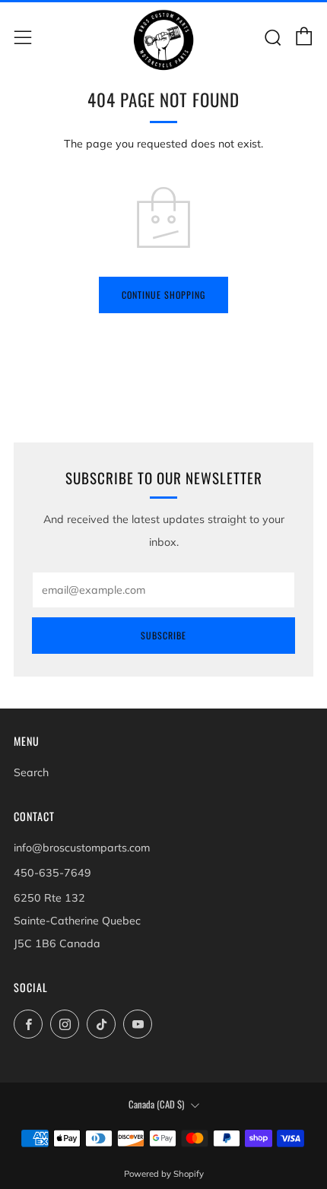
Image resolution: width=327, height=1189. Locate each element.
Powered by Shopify (164, 1173)
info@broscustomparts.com (82, 847)
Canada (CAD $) (156, 1104)
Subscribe (163, 635)
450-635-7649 (52, 873)
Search (31, 772)
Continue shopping (163, 294)
